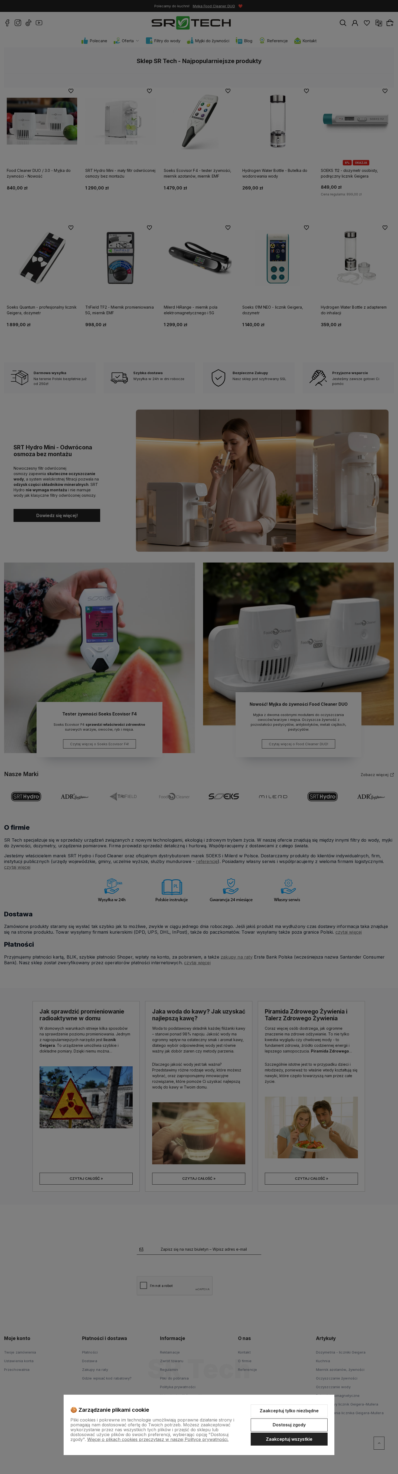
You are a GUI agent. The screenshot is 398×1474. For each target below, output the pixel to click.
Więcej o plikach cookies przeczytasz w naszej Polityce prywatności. (158, 1439)
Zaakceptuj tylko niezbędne (289, 1410)
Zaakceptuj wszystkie (289, 1439)
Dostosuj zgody (289, 1424)
